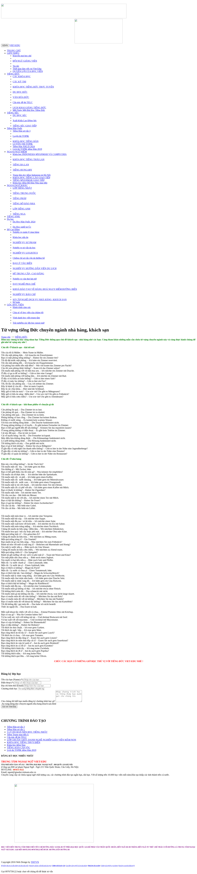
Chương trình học (9, 688)
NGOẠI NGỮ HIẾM (17, 151)
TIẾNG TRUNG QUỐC (24, 193)
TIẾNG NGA (19, 214)
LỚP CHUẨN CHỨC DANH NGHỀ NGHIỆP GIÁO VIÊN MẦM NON (41, 740)
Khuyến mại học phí (22, 55)
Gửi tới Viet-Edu (9, 707)
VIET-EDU (14, 45)
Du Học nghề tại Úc (22, 227)
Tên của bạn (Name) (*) (12, 679)
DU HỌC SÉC (20, 115)
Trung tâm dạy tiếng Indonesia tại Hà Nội (31, 175)
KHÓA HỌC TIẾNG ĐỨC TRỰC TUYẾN (33, 87)
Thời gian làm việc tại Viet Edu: (27, 68)
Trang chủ (5, 337)
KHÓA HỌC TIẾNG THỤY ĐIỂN (23, 742)
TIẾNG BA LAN (21, 164)
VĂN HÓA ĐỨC (21, 97)
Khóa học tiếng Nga (16, 745)
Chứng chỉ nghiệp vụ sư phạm (109, 865)
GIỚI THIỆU (13, 53)
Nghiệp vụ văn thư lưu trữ (25, 279)
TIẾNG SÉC (13, 113)
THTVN (35, 862)
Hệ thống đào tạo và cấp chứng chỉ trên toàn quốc (14, 865)
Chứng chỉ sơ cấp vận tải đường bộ (29, 258)
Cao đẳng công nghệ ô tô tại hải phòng (76, 865)
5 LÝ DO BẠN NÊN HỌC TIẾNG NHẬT (27, 732)
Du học (10, 219)
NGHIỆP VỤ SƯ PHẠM (24, 242)
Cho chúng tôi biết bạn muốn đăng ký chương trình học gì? (28, 701)
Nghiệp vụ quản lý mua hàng (26, 232)
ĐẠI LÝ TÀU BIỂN (22, 263)
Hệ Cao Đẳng (13, 229)
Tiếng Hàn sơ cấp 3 (21, 131)
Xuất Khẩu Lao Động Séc (25, 120)
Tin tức (16, 66)
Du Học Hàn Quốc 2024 (24, 221)
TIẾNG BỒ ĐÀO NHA (24, 203)
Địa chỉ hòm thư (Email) (12, 685)
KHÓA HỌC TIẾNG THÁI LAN (28, 159)
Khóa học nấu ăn (20, 237)
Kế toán (16, 302)
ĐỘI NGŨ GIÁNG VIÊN (25, 61)
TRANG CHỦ (14, 50)
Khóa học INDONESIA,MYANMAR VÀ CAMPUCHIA (40, 154)
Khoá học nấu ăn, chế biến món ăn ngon (40, 865)
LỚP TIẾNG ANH (21, 209)
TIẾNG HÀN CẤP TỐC (18, 747)
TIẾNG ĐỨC (13, 74)
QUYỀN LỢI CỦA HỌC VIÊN (28, 71)
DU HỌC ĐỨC (20, 92)
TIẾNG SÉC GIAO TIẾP (25, 126)
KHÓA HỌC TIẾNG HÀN (26, 141)
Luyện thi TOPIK (21, 136)
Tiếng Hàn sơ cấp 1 (16, 729)
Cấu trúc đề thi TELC (23, 102)
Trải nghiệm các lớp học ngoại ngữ (28, 323)
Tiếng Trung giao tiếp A (18, 734)
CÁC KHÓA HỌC (22, 76)
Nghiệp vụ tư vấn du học (24, 247)
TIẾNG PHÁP (19, 198)
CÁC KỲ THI (19, 81)
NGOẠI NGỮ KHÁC (17, 185)
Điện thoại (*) (7, 682)
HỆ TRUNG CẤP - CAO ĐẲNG (28, 273)
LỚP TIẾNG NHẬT (22, 188)
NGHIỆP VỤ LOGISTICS (25, 253)
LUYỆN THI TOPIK (23, 144)
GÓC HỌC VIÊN (15, 304)
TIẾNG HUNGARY (22, 170)
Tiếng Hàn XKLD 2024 (24, 146)
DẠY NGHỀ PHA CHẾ (24, 284)
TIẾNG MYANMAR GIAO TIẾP (29, 180)
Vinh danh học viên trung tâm (26, 317)
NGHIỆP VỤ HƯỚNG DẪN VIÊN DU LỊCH (35, 268)
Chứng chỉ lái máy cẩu (58, 865)
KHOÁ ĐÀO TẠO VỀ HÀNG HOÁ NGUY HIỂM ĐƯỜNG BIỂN (45, 289)
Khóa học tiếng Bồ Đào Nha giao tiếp (30, 183)
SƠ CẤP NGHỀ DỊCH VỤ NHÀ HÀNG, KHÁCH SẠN (40, 299)
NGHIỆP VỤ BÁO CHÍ (24, 294)
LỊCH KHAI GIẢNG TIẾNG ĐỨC (29, 107)
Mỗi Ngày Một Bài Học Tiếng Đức (29, 110)
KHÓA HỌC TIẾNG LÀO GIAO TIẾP (31, 177)
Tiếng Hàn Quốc (14, 128)
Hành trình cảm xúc (22, 307)
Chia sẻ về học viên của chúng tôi (28, 312)
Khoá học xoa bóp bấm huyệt (127, 865)
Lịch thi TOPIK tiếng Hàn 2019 (27, 149)
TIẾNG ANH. (13, 216)
